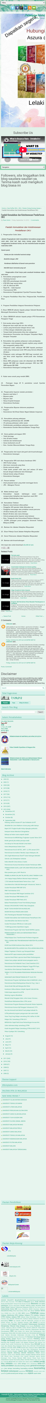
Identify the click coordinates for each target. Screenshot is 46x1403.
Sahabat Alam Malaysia (27, 1347)
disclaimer (33, 1363)
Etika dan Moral (29, 1310)
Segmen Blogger (12, 1351)
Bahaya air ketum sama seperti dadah (17, 834)
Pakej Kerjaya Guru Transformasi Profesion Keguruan (22, 937)
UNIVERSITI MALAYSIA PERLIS (12, 1128)
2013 (5, 806)
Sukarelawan (5, 1359)
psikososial (11, 1373)
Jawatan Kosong (23, 1322)
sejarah (30, 1373)
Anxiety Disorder (26, 1303)
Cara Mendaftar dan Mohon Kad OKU (16, 921)
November (8, 814)
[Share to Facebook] (8, 548)
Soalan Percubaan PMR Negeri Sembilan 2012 (19, 893)
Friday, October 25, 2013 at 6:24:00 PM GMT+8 (20, 640)
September (8, 820)
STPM (19, 1347)
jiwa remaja (8, 1368)
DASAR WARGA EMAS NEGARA (30, 1305)
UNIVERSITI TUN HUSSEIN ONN (12, 1117)
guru (2, 1368)
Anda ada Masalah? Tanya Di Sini (11, 1303)
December (8, 811)
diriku (28, 1363)
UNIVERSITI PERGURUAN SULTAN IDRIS (15, 1110)
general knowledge (37, 1366)
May (6, 1045)
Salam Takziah (11, 1349)
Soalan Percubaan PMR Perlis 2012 (16, 899)
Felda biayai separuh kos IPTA (14, 992)
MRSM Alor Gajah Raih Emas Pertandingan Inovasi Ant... (22, 1022)
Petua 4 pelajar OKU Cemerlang (15, 1031)
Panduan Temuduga (33, 1337)
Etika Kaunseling (18, 1310)
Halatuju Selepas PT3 (26, 1315)
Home (4, 208)
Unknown (9, 624)
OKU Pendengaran (36, 1331)
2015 (5, 800)
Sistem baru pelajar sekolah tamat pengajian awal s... (22, 960)
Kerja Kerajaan (20, 1326)
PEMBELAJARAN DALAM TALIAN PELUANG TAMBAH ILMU (24, 875)
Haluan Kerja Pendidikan (29, 1317)
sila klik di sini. (28, 545)
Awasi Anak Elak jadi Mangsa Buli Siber (17, 986)
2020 (5, 785)
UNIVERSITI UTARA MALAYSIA (12, 1107)
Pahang (42, 1335)
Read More (34, 563)
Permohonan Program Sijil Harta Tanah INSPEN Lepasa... (22, 930)
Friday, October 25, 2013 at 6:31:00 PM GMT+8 (20, 663)
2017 (5, 794)
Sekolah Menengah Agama (32, 1356)
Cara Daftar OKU (12, 208)
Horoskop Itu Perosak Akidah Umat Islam (18, 843)
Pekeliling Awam (39, 1338)
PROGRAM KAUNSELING (22, 1333)
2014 (5, 803)
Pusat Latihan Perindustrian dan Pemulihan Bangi (20, 1344)
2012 (5, 809)
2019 (5, 788)
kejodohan (22, 1371)
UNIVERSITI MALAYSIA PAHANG (12, 1124)
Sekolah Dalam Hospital (23, 1354)
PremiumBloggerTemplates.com (16, 1400)
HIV (17, 1313)
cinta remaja (22, 1363)
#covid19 (10, 1300)
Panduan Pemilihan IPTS (20, 1337)
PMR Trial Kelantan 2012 (12, 890)
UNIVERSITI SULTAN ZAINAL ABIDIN (13, 1121)
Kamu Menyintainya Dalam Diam (15, 846)
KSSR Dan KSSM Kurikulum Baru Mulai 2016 (19, 945)
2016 (5, 797)
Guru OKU (12, 1313)
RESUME (37, 1344)
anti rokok (26, 1361)
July (6, 1039)
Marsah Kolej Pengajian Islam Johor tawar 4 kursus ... (22, 998)
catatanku (9, 1364)
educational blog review (22, 1366)
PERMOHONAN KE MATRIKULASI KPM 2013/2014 (25, 736)
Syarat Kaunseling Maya (16, 1359)
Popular (5, 703)
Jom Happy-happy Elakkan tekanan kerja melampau (21, 878)
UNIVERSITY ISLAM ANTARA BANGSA (14, 1100)
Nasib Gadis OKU (16, 578)
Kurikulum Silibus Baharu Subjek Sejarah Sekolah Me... (22, 989)
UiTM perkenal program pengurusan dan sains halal (21, 1013)
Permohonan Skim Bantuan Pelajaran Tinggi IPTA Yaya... (22, 966)
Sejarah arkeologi (13, 1353)
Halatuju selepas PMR (12, 1317)
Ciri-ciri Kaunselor (14, 1305)
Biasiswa (34, 1304)
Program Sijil (33, 1342)
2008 (5, 1067)
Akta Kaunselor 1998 (12, 1301)
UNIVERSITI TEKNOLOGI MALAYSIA (13, 1135)
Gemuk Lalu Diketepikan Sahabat (15, 858)
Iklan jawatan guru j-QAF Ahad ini (15, 872)
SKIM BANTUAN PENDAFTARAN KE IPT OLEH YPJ (20, 977)
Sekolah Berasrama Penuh (30, 1353)
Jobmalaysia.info (14, 1267)
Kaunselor (24, 1324)
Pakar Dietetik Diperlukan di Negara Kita (22, 747)
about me (12, 1361)
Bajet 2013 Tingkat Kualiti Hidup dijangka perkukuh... (21, 828)
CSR (39, 1303)
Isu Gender (17, 1320)
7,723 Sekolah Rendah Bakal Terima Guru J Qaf (20, 881)
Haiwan (28, 1313)
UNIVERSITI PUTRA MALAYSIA (12, 1142)
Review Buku (26, 1346)
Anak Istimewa (40, 1301)
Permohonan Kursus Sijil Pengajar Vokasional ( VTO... (21, 1007)
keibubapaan (14, 1371)
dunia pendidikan (7, 1366)
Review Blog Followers (15, 1346)
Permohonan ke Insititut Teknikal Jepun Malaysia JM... (22, 853)
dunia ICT (41, 1364)
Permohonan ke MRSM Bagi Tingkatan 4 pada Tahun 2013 (23, 837)
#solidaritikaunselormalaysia (36, 1300)
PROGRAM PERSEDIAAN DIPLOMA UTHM (23, 1335)
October (7, 817)
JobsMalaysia (11, 1256)
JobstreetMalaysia (14, 1291)
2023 (5, 779)
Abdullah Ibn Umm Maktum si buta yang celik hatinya (22, 825)
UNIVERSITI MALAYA (9, 1146)
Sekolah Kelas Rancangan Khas (13, 1356)
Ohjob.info (12, 1276)
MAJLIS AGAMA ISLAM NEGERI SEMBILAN (24, 1327)
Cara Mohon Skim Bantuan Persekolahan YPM (19, 969)
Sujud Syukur (41, 1358)
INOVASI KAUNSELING (16, 1318)
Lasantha (36, 1398)
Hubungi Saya (5, 1318)
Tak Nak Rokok (29, 1359)
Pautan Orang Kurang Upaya (31, 208)
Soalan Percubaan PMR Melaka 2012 (16, 896)
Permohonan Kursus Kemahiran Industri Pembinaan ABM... (23, 865)
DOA (43, 1305)
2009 (5, 1064)
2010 (5, 1061)
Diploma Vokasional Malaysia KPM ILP (22, 1307)
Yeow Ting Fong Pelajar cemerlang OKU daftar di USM (22, 1016)
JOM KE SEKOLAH (27, 1320)
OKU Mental (25, 1331)
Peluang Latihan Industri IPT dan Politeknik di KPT (20, 822)
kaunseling (16, 1368)
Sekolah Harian (35, 1354)
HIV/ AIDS (21, 1313)
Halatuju (34, 1313)
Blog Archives (23, 703)
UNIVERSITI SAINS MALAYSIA (11, 1132)
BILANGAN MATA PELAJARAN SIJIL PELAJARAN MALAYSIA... (24, 948)
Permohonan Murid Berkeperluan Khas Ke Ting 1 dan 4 (22, 983)
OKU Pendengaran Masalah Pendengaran (18, 915)
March (7, 1051)
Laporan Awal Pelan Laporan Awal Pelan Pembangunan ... (23, 957)
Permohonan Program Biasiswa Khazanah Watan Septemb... (24, 1004)
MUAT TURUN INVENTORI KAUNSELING (17, 908)
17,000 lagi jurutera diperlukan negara (17, 927)
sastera (25, 1373)
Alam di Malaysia (24, 1301)
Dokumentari (5, 1309)
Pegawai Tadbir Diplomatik (25, 1338)
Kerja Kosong (29, 1326)
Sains (36, 1347)
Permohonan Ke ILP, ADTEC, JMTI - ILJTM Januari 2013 (22, 850)
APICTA (3, 1301)
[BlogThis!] (4, 548)
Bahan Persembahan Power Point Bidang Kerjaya (20, 902)
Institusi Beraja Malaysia (31, 1318)
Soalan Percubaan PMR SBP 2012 (15, 887)
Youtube (6, 1361)
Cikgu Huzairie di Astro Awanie (20, 590)
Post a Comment (6, 667)
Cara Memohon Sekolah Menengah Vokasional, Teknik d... (23, 884)
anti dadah (19, 1361)
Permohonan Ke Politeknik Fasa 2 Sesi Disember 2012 (22, 963)
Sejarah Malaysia (34, 1351)
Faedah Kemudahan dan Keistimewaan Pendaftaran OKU (22, 216)
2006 (5, 1073)
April (6, 1048)
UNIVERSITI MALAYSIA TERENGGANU (14, 1149)
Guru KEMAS (4, 1313)
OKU (20, 208)
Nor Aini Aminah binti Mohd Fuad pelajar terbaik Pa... (21, 1010)
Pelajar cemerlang (8, 1340)
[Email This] (2, 548)
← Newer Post (6, 616)
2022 (5, 782)
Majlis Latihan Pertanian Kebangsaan (27, 1329)
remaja (21, 1373)
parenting (4, 1373)
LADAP (43, 1326)
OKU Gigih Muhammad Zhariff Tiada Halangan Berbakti (22, 855)
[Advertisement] (23, 1176)
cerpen (15, 1363)
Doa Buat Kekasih (40, 1307)
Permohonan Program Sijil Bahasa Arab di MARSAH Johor (23, 980)
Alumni (32, 1301)
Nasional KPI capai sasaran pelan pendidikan (19, 954)
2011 (5, 1058)
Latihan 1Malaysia (6, 1327)
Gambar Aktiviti (40, 1310)
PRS (37, 1335)
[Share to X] (6, 548)
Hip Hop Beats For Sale (33, 1400)
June (6, 1042)
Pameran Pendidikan (7, 1337)
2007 (5, 1070)
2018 (5, 791)
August (7, 1036)
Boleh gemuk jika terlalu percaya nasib (17, 840)
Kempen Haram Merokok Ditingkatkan (17, 831)
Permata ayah (15, 555)
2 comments (35, 220)
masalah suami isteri (39, 1371)
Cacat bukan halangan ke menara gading (23, 567)
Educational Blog (6, 1310)
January (7, 1054)
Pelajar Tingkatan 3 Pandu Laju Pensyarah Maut (20, 951)
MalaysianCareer (13, 1284)
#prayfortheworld (20, 1300)
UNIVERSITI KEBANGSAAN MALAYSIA (14, 1139)
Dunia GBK (13, 1309)
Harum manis (41, 1317)
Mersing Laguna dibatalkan (13, 995)
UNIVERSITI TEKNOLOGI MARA (12, 1103)
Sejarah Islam (22, 1351)
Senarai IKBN (21, 1358)
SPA (9, 1251)
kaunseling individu (27, 1368)
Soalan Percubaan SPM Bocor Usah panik (18, 924)
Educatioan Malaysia (39, 1309)
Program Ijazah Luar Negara (19, 1342)
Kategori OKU (16, 1324)
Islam (11, 1321)
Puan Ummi (6, 220)
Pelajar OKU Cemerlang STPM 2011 (16, 1019)
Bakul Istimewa (6, 769)
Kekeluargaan (33, 1324)
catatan (31, 1361)
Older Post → (40, 616)
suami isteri (37, 1373)
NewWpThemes (17, 1398)
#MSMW (3, 1300)
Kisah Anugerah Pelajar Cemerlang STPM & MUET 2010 (22, 1028)
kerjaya (29, 1371)
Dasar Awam (5, 1307)
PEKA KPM (12, 1333)
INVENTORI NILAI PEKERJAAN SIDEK (16, 912)
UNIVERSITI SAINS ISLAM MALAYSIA (14, 1114)
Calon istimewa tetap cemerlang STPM (17, 1025)
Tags (13, 703)
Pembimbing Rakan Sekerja (23, 1340)
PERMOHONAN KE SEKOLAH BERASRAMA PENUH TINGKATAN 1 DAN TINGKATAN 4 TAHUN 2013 (26, 759)
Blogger (34, 1396)
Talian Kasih (37, 1359)
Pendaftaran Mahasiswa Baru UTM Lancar (18, 1001)
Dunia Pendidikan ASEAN (25, 1309)
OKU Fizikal (18, 1331)
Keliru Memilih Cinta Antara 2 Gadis (16, 862)
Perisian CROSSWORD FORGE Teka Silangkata (19, 905)
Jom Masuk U (34, 1322)
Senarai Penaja (31, 1358)
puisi (16, 1373)
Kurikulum (37, 1326)
